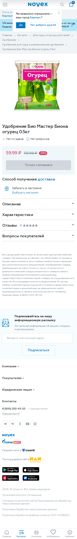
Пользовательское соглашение (22, 495)
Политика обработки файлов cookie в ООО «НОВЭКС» (36, 515)
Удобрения (9, 40)
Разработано (12, 450)
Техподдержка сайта (16, 459)
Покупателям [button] (11, 378)
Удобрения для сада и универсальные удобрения (33, 45)
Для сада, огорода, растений (51, 35)
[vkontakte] (12, 424)
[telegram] (5, 424)
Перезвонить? (11, 414)
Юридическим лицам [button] (17, 389)
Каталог (22, 35)
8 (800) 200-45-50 (13, 409)
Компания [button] (9, 366)
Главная (7, 35)
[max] (35, 424)
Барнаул (35, 17)
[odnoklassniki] (20, 424)
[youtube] (27, 424)
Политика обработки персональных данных (29, 509)
